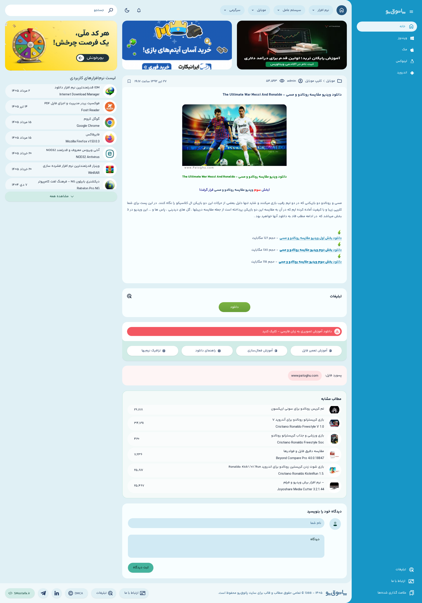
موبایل (330, 81)
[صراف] (61, 46)
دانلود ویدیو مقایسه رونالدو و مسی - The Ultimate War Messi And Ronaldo (282, 95)
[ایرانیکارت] (177, 46)
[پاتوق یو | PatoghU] (396, 11)
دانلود (337, 249)
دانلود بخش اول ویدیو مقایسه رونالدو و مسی (311, 238)
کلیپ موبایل (313, 81)
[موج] (292, 46)
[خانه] (342, 10)
